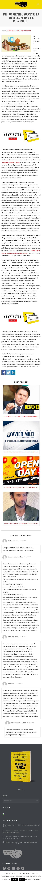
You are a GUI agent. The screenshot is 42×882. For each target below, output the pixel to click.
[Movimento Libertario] (21, 4)
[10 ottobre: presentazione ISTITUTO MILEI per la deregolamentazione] (21, 435)
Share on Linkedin (13, 372)
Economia (28, 30)
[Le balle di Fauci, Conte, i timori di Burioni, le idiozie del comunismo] (21, 399)
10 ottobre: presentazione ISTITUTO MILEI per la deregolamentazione (21, 452)
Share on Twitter (8, 372)
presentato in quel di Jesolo (11, 162)
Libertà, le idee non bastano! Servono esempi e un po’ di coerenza (21, 523)
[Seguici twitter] (18, 868)
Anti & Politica (21, 30)
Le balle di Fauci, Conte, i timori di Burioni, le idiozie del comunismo (21, 416)
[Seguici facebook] (4, 868)
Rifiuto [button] (22, 879)
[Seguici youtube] (22, 868)
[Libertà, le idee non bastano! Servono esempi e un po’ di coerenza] (21, 506)
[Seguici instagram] (13, 868)
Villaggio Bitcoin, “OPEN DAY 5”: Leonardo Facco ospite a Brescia (21, 487)
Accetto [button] (15, 879)
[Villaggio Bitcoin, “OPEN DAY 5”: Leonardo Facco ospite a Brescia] (21, 470)
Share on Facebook (3, 372)
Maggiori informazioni (32, 879)
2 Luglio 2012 (11, 30)
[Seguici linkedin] (8, 868)
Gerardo (7, 830)
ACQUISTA (21, 789)
